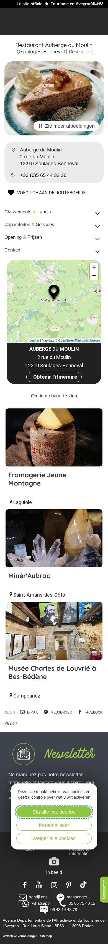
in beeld (54, 872)
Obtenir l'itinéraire (55, 377)
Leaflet (34, 340)
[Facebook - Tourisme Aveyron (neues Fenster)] (24, 884)
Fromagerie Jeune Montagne (37, 479)
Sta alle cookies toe (54, 812)
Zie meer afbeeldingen (70, 126)
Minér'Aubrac (29, 575)
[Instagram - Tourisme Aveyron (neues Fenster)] (54, 884)
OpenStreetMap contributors (79, 340)
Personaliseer (54, 825)
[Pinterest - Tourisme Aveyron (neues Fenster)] (68, 884)
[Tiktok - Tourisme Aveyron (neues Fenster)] (83, 884)
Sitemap (46, 936)
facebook (93, 712)
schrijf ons (38, 897)
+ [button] (94, 267)
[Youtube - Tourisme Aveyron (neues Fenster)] (39, 884)
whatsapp (40, 903)
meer (9, 723)
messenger (61, 712)
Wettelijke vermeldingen (20, 936)
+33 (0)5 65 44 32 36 (43, 175)
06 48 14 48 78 (63, 909)
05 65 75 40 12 (82, 903)
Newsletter (104, 889)
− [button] (94, 275)
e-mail (32, 712)
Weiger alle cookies (54, 838)
